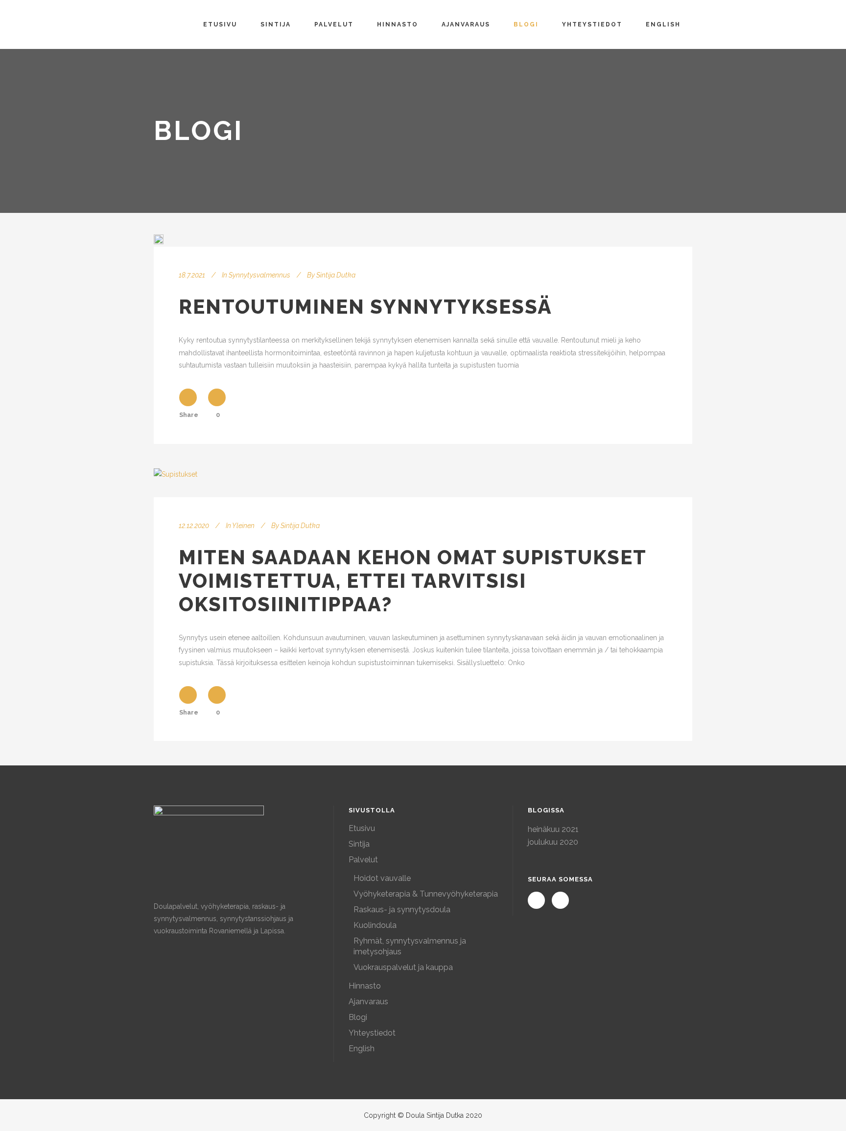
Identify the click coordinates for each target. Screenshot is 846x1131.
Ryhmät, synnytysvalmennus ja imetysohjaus (409, 946)
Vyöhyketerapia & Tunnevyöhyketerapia (425, 894)
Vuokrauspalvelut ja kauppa (403, 967)
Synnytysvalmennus (259, 275)
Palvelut (363, 859)
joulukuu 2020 (553, 842)
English (362, 1048)
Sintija (359, 844)
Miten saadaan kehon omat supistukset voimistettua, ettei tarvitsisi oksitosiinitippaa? (412, 581)
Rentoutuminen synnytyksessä (365, 306)
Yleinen (243, 526)
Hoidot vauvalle (382, 878)
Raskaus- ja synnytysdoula (401, 909)
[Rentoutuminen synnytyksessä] (159, 239)
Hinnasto (365, 986)
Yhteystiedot (372, 1033)
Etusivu (362, 828)
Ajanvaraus (368, 1001)
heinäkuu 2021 (553, 829)
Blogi (358, 1017)
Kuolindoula (375, 925)
